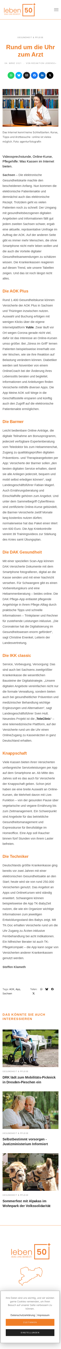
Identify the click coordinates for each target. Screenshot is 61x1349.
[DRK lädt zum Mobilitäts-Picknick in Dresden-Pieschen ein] (30, 1048)
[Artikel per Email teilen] (26, 75)
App (18, 989)
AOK (11, 989)
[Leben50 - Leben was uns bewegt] (19, 9)
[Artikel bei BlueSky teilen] (18, 75)
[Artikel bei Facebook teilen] (34, 75)
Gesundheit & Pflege (30, 37)
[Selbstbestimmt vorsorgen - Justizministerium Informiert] (30, 1110)
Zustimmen (30, 1322)
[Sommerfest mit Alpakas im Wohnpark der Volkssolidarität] (30, 1172)
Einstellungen (30, 1332)
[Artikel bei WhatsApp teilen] (11, 75)
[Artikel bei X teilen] (50, 75)
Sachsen (7, 993)
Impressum (43, 1315)
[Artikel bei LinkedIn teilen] (42, 75)
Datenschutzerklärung (23, 1315)
